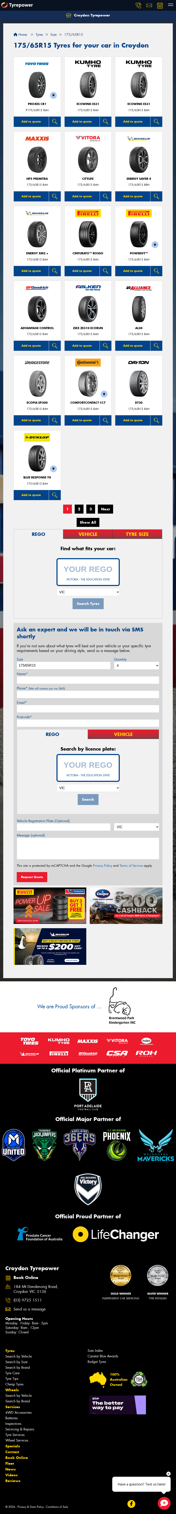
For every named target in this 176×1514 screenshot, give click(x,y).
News (10, 1469)
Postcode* (24, 717)
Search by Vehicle (18, 1356)
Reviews (12, 1480)
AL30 (139, 328)
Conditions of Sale (57, 1507)
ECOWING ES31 (88, 104)
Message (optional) (31, 835)
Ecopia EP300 (37, 403)
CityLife (88, 179)
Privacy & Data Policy (31, 1507)
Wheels (12, 1390)
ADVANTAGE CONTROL (37, 328)
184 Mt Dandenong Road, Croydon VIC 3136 (36, 1289)
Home (22, 34)
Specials (12, 1446)
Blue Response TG (37, 477)
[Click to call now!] (138, 5)
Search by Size (16, 1362)
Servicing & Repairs (19, 1429)
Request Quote (32, 877)
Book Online (16, 1457)
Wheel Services (16, 1440)
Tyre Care (12, 1373)
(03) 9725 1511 (28, 1300)
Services (12, 1407)
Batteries (11, 1418)
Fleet (9, 1463)
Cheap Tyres (14, 1384)
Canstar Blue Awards (103, 1356)
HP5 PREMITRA (37, 179)
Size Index (95, 1350)
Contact (12, 1452)
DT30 (139, 403)
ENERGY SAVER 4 (139, 179)
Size (20, 659)
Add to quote (31, 121)
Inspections (13, 1423)
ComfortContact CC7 (88, 403)
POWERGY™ (139, 253)
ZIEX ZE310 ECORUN (88, 328)
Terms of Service (131, 865)
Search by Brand (17, 1367)
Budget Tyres (97, 1362)
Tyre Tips (11, 1378)
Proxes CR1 (37, 104)
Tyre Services (14, 1435)
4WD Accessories (18, 1412)
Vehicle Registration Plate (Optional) (43, 821)
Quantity (120, 659)
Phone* (41, 688)
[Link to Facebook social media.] (131, 1504)
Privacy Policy (102, 865)
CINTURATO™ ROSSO (88, 253)
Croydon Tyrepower (91, 15)
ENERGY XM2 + (37, 253)
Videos (11, 1475)
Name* (22, 674)
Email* (22, 702)
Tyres (10, 1350)
